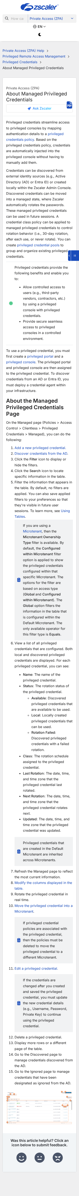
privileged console (20, 362)
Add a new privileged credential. (40, 448)
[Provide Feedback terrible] (58, 1158)
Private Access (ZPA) (46, 18)
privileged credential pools (38, 245)
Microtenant (32, 531)
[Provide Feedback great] (21, 1158)
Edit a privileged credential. (36, 968)
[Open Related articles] (73, 255)
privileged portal (40, 356)
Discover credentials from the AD (41, 453)
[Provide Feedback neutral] (40, 1158)
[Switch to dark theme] (40, 34)
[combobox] (15, 18)
